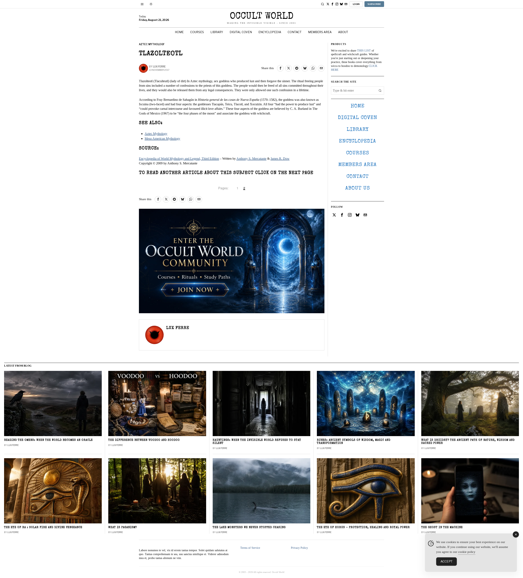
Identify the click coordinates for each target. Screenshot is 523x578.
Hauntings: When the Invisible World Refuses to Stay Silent (257, 442)
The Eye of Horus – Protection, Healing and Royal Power (363, 527)
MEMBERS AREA (357, 164)
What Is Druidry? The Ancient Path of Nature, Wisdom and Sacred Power (468, 442)
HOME (357, 106)
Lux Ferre (159, 66)
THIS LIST (364, 50)
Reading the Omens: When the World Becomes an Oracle (48, 440)
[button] (380, 90)
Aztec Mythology (151, 44)
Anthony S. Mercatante (251, 158)
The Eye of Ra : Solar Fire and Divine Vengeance (43, 527)
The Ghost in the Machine (442, 527)
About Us (357, 188)
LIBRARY (358, 129)
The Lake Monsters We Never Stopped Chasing (249, 527)
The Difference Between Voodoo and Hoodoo (144, 440)
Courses (357, 153)
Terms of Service (250, 547)
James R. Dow (279, 158)
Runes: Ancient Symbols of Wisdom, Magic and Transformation (353, 442)
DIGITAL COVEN (357, 117)
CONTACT (357, 176)
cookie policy (466, 551)
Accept (446, 561)
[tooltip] (328, 4)
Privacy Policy (299, 547)
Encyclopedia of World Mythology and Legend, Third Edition (179, 158)
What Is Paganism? (122, 527)
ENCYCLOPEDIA (357, 141)
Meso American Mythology (162, 138)
